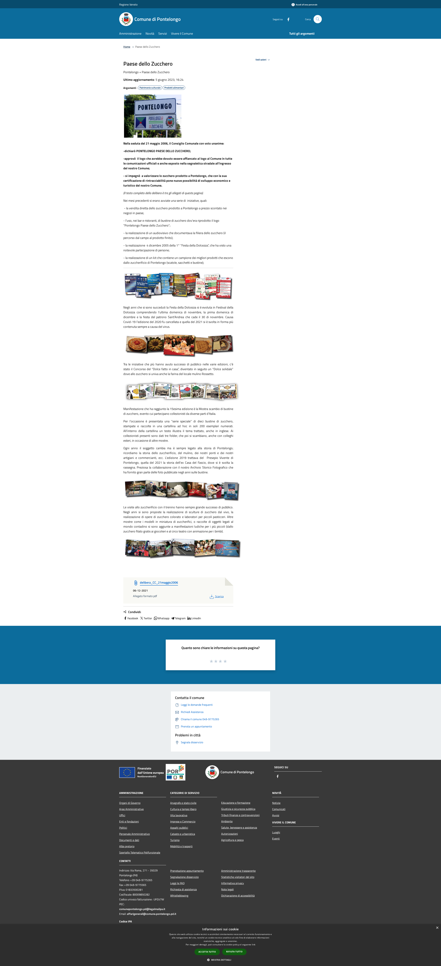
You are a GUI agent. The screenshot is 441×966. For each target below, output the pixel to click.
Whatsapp (163, 618)
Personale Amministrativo (134, 834)
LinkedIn (196, 618)
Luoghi (276, 832)
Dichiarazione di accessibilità (238, 895)
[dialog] (220, 945)
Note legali (227, 889)
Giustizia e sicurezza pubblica (238, 809)
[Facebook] (287, 19)
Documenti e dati (129, 840)
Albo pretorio (126, 846)
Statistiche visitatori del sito (237, 877)
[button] (220, 960)
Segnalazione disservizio (184, 877)
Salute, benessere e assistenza (239, 827)
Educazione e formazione (235, 803)
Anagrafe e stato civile (183, 803)
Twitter (148, 618)
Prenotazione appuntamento (187, 871)
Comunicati (278, 809)
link (253, 944)
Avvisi (275, 815)
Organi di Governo (129, 803)
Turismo (175, 840)
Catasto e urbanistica (182, 834)
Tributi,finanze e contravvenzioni (240, 815)
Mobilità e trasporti (181, 846)
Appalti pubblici (179, 828)
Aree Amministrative (131, 809)
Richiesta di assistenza (183, 889)
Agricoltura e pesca (232, 840)
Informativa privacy (232, 883)
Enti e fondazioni (129, 821)
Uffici (122, 815)
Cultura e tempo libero (183, 809)
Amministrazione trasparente (238, 871)
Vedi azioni (261, 59)
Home (126, 47)
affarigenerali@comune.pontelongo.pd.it (151, 914)
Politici (123, 828)
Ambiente (227, 821)
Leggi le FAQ (177, 883)
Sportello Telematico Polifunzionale (139, 852)
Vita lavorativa (178, 815)
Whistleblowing (179, 895)
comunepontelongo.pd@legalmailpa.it (142, 909)
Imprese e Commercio (182, 821)
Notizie (276, 803)
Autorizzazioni (229, 834)
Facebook (132, 618)
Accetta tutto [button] (207, 951)
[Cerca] (318, 19)
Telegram (180, 618)
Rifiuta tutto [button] (234, 951)
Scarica (219, 596)
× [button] (437, 928)
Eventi (276, 838)
